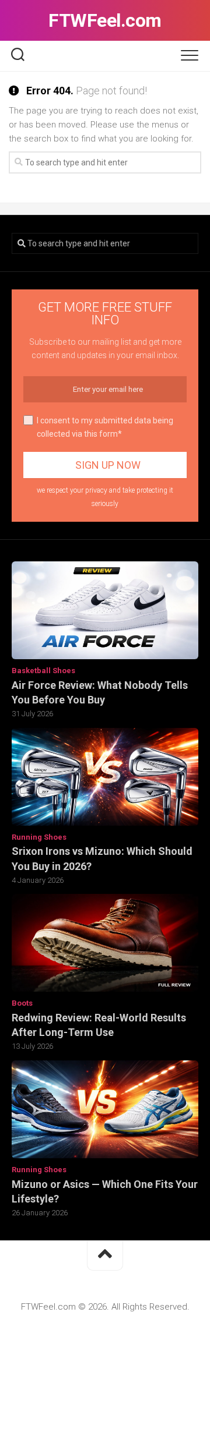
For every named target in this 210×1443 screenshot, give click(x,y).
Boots (22, 1003)
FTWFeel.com (105, 20)
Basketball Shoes (43, 670)
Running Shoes (39, 837)
